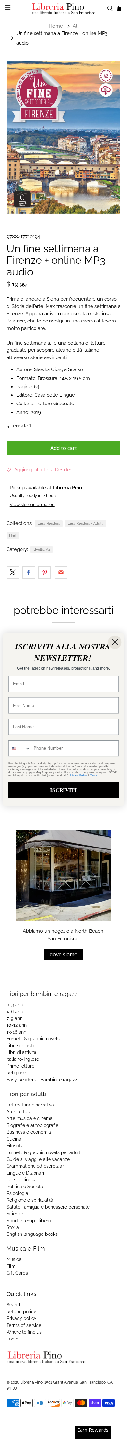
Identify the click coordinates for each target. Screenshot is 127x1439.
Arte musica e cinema (30, 1118)
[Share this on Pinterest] (44, 572)
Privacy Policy (78, 775)
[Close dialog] (114, 642)
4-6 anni (15, 1011)
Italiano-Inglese (23, 1059)
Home (56, 26)
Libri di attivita (21, 1052)
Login (12, 1338)
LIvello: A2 (41, 549)
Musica (14, 1259)
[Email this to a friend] (61, 572)
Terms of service (24, 1325)
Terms (93, 775)
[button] (39, 470)
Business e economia (29, 1132)
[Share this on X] (13, 572)
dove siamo (64, 954)
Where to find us (24, 1332)
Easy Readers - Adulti (85, 523)
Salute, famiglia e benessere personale (48, 1207)
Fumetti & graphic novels (33, 1038)
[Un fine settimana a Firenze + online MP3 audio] (64, 137)
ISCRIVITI (63, 790)
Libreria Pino (31, 1382)
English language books (32, 1234)
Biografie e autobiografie (32, 1125)
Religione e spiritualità (30, 1200)
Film (11, 1266)
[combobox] (20, 748)
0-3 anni (15, 1004)
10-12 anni (17, 1025)
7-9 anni (15, 1018)
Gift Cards (17, 1273)
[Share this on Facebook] (28, 572)
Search (14, 1304)
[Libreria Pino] (63, 9)
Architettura (19, 1111)
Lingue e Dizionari (25, 1173)
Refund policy (21, 1311)
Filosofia (15, 1145)
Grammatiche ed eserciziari (36, 1166)
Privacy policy (21, 1318)
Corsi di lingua (22, 1179)
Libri (12, 535)
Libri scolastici (22, 1045)
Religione (16, 1072)
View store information (32, 504)
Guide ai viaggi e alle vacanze (38, 1159)
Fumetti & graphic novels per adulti (44, 1152)
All (75, 26)
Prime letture (20, 1066)
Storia (13, 1227)
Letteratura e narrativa (30, 1104)
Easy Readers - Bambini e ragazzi (42, 1079)
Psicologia (17, 1193)
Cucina (14, 1138)
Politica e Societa (25, 1186)
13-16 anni (17, 1032)
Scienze (15, 1213)
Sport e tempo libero (29, 1220)
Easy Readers (49, 523)
